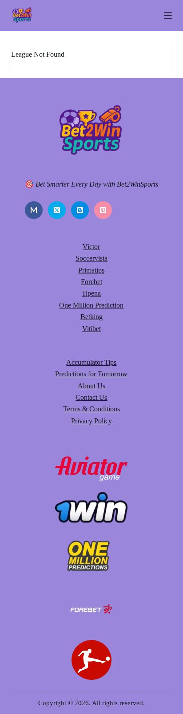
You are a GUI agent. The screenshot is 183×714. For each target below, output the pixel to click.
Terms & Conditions (91, 409)
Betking (91, 316)
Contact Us (91, 397)
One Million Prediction (91, 305)
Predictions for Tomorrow (91, 374)
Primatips (91, 270)
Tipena (91, 293)
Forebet (91, 281)
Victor (91, 246)
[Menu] (168, 16)
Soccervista (91, 258)
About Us (91, 386)
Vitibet (91, 328)
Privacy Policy (91, 421)
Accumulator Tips (91, 362)
